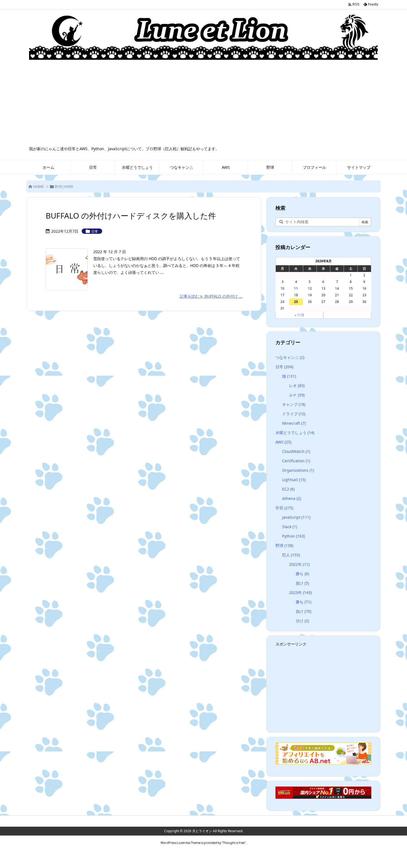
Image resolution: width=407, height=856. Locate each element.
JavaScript (296, 517)
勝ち (302, 573)
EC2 (288, 489)
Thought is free (233, 843)
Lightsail (294, 479)
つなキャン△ (289, 357)
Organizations (298, 470)
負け (302, 583)
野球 (284, 545)
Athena (291, 498)
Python (293, 536)
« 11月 (299, 315)
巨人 (291, 554)
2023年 (300, 592)
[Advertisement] (203, 104)
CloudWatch (296, 451)
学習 (284, 507)
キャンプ (293, 404)
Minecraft (294, 423)
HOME (38, 186)
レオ (297, 385)
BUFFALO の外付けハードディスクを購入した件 (131, 215)
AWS (283, 442)
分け (302, 620)
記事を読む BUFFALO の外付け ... (211, 296)
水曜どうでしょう (294, 432)
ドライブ (293, 413)
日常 (94, 231)
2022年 (299, 564)
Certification (296, 460)
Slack (289, 526)
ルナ (297, 395)
